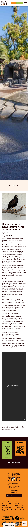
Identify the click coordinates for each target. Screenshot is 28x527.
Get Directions (14, 490)
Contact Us (14, 492)
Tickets (13, 3)
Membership (19, 3)
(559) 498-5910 (11, 488)
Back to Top (24, 524)
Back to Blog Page (14, 462)
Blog (14, 185)
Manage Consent (9, 525)
